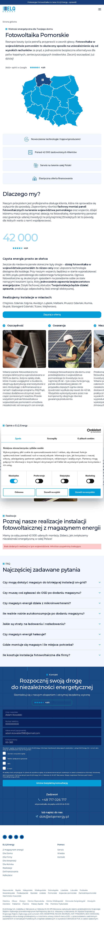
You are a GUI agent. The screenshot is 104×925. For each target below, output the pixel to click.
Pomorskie (52, 893)
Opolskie (33, 893)
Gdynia (28, 303)
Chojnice (8, 303)
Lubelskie (64, 890)
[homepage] (9, 9)
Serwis (60, 849)
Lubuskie (74, 890)
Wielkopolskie (40, 890)
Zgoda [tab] (18, 438)
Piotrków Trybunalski (59, 904)
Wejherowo (49, 306)
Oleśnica (6, 901)
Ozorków (6, 904)
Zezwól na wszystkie (85, 492)
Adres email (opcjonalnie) (15, 730)
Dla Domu (8, 853)
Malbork (58, 303)
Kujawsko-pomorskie (68, 893)
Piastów (25, 904)
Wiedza (60, 853)
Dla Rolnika (8, 864)
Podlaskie (84, 890)
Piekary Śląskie (37, 904)
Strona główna (10, 21)
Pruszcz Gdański (73, 303)
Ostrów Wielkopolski (54, 901)
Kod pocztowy (11, 740)
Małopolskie (27, 890)
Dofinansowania (10, 871)
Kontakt (61, 857)
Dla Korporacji (9, 860)
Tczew (38, 306)
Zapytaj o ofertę (52, 314)
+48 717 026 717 (54, 799)
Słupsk (7, 306)
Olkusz (14, 901)
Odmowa (19, 492)
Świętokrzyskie (9, 893)
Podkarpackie (22, 893)
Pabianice (16, 904)
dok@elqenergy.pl (54, 816)
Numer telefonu (11, 721)
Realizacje (7, 868)
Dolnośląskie (53, 890)
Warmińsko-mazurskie (12, 896)
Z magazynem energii (13, 849)
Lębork (48, 303)
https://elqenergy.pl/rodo (11, 777)
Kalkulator (7, 875)
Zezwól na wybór (52, 492)
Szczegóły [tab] (52, 438)
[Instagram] (10, 837)
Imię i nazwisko (11, 712)
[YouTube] (22, 837)
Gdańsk (18, 303)
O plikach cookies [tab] (86, 438)
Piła (46, 904)
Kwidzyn (38, 303)
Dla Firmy (7, 857)
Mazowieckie (8, 890)
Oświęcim (91, 901)
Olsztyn (22, 901)
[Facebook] (5, 837)
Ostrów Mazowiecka (36, 901)
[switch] (39, 481)
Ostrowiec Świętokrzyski (75, 901)
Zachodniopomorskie (87, 893)
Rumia (88, 303)
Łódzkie (43, 893)
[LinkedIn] (16, 837)
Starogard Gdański (22, 306)
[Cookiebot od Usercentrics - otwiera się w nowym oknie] (89, 431)
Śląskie (18, 890)
